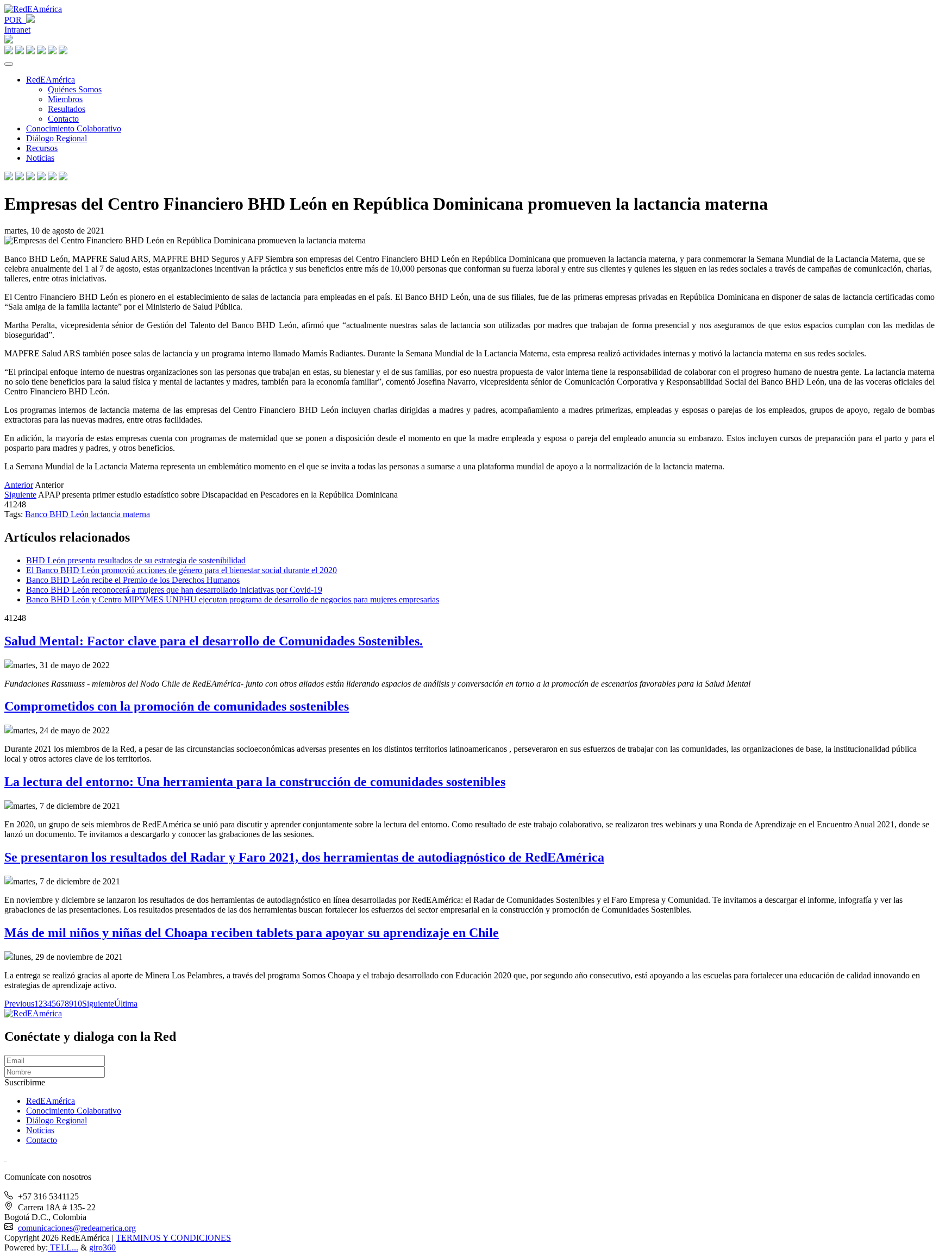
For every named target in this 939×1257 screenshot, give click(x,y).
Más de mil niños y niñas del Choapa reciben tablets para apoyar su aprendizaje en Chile (251, 933)
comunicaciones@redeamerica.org (77, 1228)
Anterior (18, 484)
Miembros (65, 99)
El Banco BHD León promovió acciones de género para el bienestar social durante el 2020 (181, 570)
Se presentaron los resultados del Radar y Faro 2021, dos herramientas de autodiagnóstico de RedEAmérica (304, 857)
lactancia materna (120, 514)
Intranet (17, 29)
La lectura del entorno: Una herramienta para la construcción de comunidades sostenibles (254, 782)
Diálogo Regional (56, 138)
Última (125, 1003)
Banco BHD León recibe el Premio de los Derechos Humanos (133, 579)
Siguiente (20, 494)
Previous (19, 1003)
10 (77, 1003)
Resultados (66, 109)
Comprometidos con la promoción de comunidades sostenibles (176, 706)
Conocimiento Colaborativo (73, 128)
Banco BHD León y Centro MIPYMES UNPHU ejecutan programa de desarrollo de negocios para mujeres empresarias (232, 599)
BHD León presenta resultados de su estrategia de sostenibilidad (136, 560)
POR (15, 19)
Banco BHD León (58, 514)
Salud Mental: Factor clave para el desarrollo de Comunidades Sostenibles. (213, 641)
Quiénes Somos (75, 89)
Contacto (63, 118)
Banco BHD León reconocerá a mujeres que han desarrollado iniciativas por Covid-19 (174, 589)
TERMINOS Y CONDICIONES (173, 1237)
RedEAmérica (50, 79)
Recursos (42, 148)
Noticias (40, 157)
